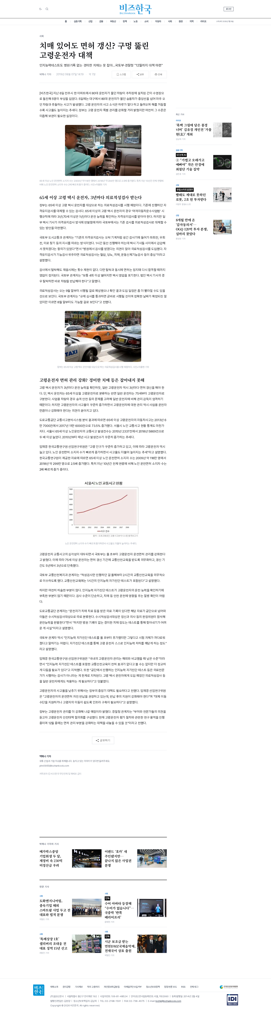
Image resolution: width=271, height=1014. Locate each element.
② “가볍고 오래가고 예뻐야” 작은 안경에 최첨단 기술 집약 (190, 162)
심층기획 (78, 21)
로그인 (228, 9)
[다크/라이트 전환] (40, 9)
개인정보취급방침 (111, 986)
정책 (125, 21)
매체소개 (54, 986)
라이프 (203, 21)
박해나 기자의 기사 (49, 844)
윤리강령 (66, 986)
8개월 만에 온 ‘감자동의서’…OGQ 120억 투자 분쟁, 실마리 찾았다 (192, 227)
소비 (146, 21)
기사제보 (79, 986)
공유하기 (105, 740)
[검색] (47, 9)
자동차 (158, 21)
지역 (192, 21)
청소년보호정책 (153, 986)
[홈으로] (38, 990)
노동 (135, 21)
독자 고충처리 (93, 986)
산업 (90, 21)
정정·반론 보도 (170, 986)
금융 (101, 21)
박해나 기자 (45, 74)
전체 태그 (194, 986)
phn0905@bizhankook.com (54, 765)
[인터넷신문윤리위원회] (228, 987)
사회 (170, 21)
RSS (183, 986)
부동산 (113, 21)
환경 (181, 21)
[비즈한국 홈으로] (135, 9)
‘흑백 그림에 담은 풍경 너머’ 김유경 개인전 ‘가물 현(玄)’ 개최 (194, 129)
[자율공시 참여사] (232, 999)
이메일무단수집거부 (133, 986)
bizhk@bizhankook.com (168, 1001)
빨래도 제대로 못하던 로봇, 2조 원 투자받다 (191, 195)
